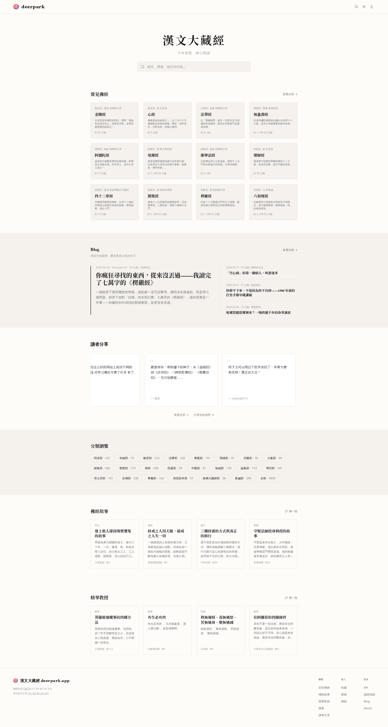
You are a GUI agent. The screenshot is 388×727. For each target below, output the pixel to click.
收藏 (344, 687)
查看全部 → (181, 415)
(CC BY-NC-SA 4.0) (38, 693)
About (368, 708)
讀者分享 (324, 715)
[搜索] (356, 6)
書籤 (344, 694)
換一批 (293, 511)
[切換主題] (364, 6)
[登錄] (371, 6)
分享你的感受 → (204, 415)
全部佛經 (324, 687)
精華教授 (324, 701)
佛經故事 (324, 694)
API (366, 687)
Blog (367, 701)
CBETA (27, 688)
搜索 (321, 708)
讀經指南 (369, 694)
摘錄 (344, 701)
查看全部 (290, 94)
